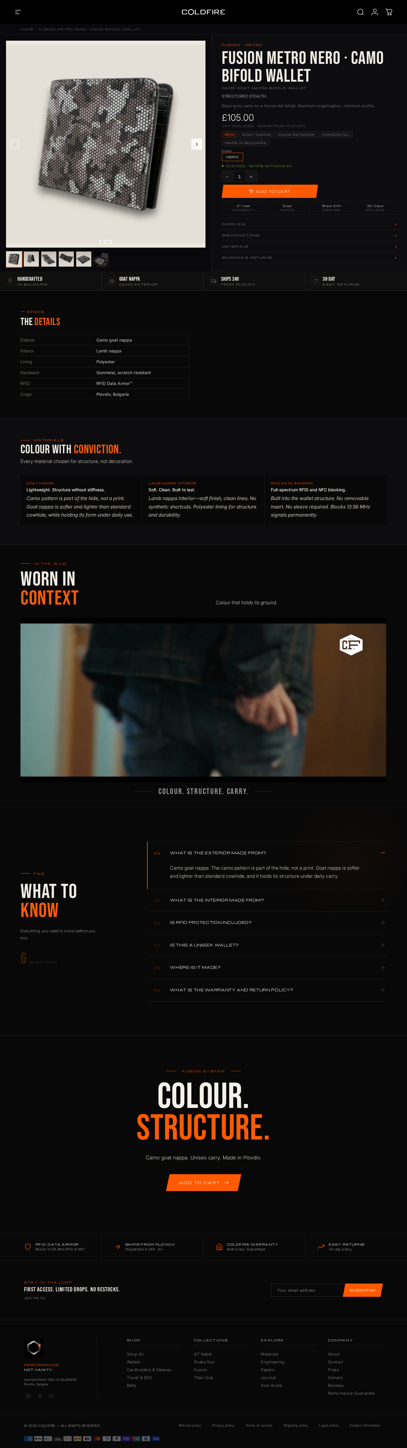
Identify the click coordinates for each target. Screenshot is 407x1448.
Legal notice (328, 1425)
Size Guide (271, 1385)
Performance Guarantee (351, 1393)
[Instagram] (28, 1396)
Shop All (135, 1354)
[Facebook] (39, 1396)
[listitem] (13, 259)
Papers (267, 1369)
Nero (232, 157)
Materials (270, 1354)
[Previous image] (14, 144)
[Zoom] (197, 48)
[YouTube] (51, 1396)
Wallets (134, 1361)
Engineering (273, 1361)
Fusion (201, 1369)
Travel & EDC (139, 1377)
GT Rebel (203, 1354)
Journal (268, 1377)
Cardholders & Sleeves (149, 1369)
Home (27, 29)
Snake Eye (204, 1361)
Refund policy (190, 1425)
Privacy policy (223, 1425)
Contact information (364, 1425)
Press (333, 1369)
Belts (131, 1385)
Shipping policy (295, 1425)
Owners (335, 1377)
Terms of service (259, 1425)
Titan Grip (204, 1377)
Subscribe (363, 1290)
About (334, 1354)
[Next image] (196, 144)
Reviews (336, 1385)
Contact (335, 1361)
